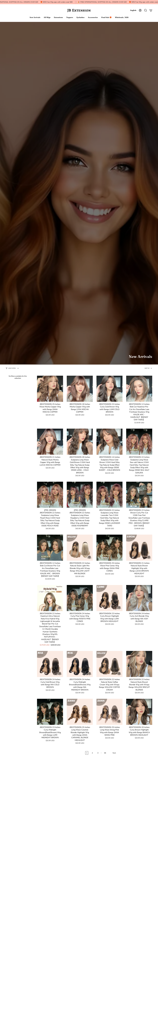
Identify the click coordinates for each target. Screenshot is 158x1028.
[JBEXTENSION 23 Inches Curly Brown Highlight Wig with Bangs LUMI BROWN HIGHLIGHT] (109, 598)
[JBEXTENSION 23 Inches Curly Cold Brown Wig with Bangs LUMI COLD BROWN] (109, 389)
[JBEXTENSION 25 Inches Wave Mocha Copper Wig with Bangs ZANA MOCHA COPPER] (50, 389)
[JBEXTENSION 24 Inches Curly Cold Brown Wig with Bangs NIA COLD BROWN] (50, 664)
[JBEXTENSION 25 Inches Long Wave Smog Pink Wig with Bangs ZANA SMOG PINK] (109, 712)
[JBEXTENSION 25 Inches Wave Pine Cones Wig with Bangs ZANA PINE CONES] (109, 548)
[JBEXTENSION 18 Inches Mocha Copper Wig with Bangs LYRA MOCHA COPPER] (80, 389)
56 (105, 753)
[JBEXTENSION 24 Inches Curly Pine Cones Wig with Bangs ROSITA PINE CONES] (80, 598)
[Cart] (150, 10)
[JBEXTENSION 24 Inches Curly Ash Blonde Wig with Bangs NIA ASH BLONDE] (139, 598)
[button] (145, 10)
